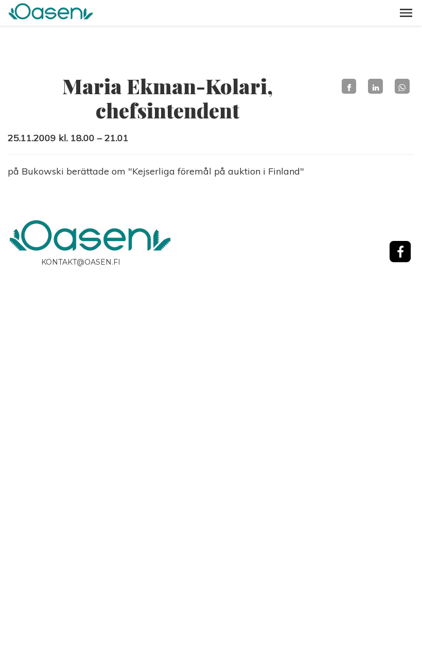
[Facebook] (349, 86)
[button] (406, 13)
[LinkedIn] (375, 86)
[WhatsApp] (402, 86)
